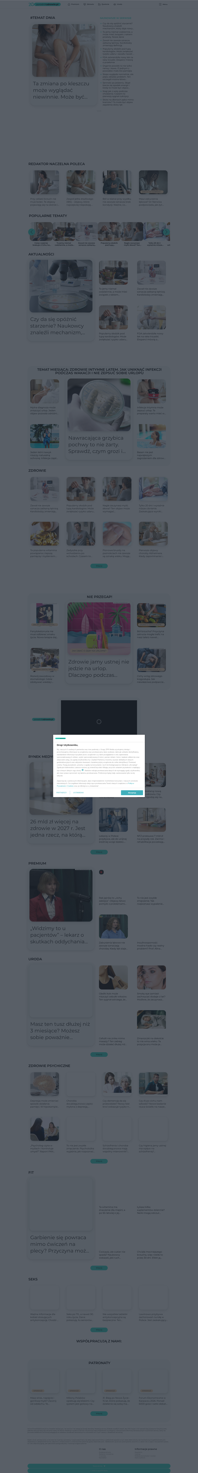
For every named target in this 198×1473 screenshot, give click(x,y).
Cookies (70, 786)
